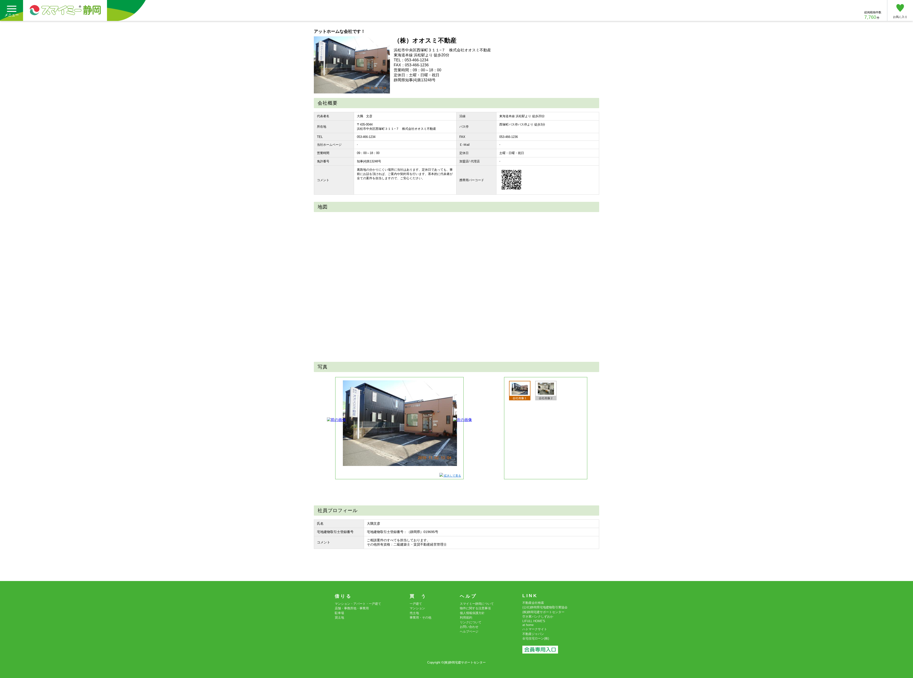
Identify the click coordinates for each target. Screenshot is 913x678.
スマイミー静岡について (477, 603)
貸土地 (339, 617)
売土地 (414, 613)
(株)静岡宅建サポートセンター (543, 612)
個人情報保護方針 (472, 613)
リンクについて (470, 622)
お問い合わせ (469, 627)
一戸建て (416, 603)
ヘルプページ (469, 631)
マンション (417, 608)
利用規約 (466, 617)
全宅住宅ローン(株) (535, 638)
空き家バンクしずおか (537, 616)
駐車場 (339, 613)
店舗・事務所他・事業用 (352, 608)
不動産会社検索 (533, 603)
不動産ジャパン (533, 634)
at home (528, 625)
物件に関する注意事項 (475, 608)
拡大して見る (452, 475)
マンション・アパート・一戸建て (358, 603)
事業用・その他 (420, 617)
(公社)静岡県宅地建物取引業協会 (545, 607)
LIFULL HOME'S (533, 621)
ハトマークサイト (534, 629)
